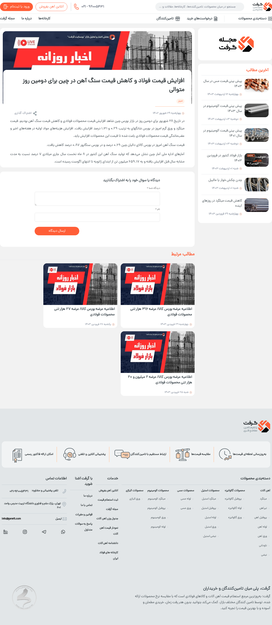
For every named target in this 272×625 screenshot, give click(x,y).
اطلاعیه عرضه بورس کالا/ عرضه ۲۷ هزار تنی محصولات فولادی (84, 312)
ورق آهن (262, 536)
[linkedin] (5, 532)
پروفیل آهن (260, 518)
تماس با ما (86, 505)
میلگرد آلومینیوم (157, 499)
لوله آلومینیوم (158, 527)
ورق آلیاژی (134, 499)
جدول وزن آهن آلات (107, 519)
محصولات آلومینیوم (158, 491)
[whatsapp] (63, 532)
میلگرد (263, 499)
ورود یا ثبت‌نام (20, 6)
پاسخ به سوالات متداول (83, 527)
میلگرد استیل (209, 499)
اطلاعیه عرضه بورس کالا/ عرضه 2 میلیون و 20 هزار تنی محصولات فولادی (160, 380)
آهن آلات (265, 491)
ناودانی (263, 546)
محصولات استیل (210, 491)
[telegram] (44, 531)
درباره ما (26, 18)
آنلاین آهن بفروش (51, 6)
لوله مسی (186, 499)
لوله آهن (262, 527)
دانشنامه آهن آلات (108, 543)
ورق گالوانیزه (235, 518)
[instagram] (25, 532)
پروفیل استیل (208, 508)
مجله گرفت (7, 18)
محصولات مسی (185, 491)
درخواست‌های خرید (199, 18)
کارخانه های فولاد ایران (108, 556)
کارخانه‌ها (44, 18)
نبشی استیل (209, 536)
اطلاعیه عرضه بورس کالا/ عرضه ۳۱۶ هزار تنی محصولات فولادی (161, 312)
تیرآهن (263, 508)
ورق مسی (186, 508)
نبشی (264, 555)
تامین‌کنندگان (165, 18)
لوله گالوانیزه (235, 508)
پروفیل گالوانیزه (233, 499)
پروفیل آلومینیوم (156, 508)
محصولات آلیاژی (134, 491)
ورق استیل (210, 527)
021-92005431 (19, 491)
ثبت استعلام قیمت (108, 500)
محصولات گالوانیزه (235, 491)
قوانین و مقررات (83, 515)
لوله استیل (210, 518)
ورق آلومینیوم (158, 518)
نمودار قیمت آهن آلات (109, 531)
